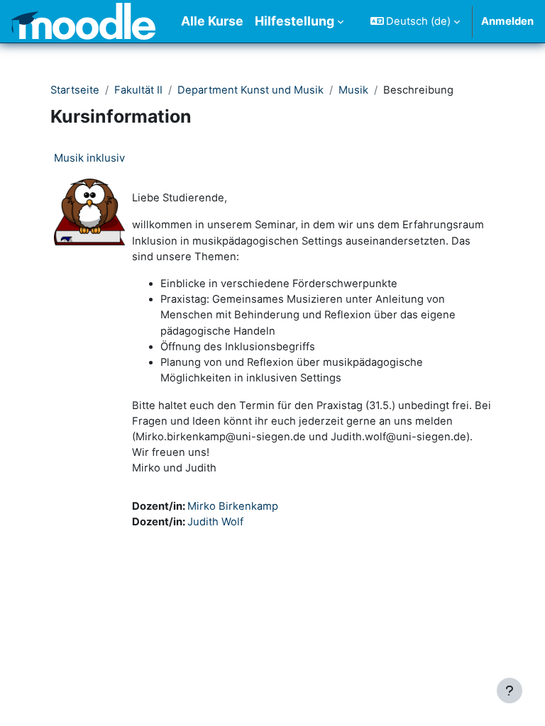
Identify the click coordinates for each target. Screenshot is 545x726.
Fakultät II (138, 90)
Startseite (74, 90)
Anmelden (507, 21)
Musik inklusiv (89, 157)
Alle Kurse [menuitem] (212, 20)
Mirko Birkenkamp (232, 506)
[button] (415, 21)
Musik (353, 90)
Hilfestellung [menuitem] (294, 20)
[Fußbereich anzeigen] (509, 690)
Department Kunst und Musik (250, 90)
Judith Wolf (215, 521)
